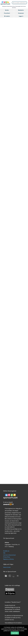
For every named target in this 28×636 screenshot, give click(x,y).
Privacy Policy (6, 557)
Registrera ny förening (8, 559)
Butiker (7, 10)
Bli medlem (7, 16)
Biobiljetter (21, 10)
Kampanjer (21, 13)
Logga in (21, 16)
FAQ (4, 553)
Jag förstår (15, 633)
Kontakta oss (6, 551)
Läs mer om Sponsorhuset (9, 555)
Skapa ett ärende (7, 567)
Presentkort (7, 13)
